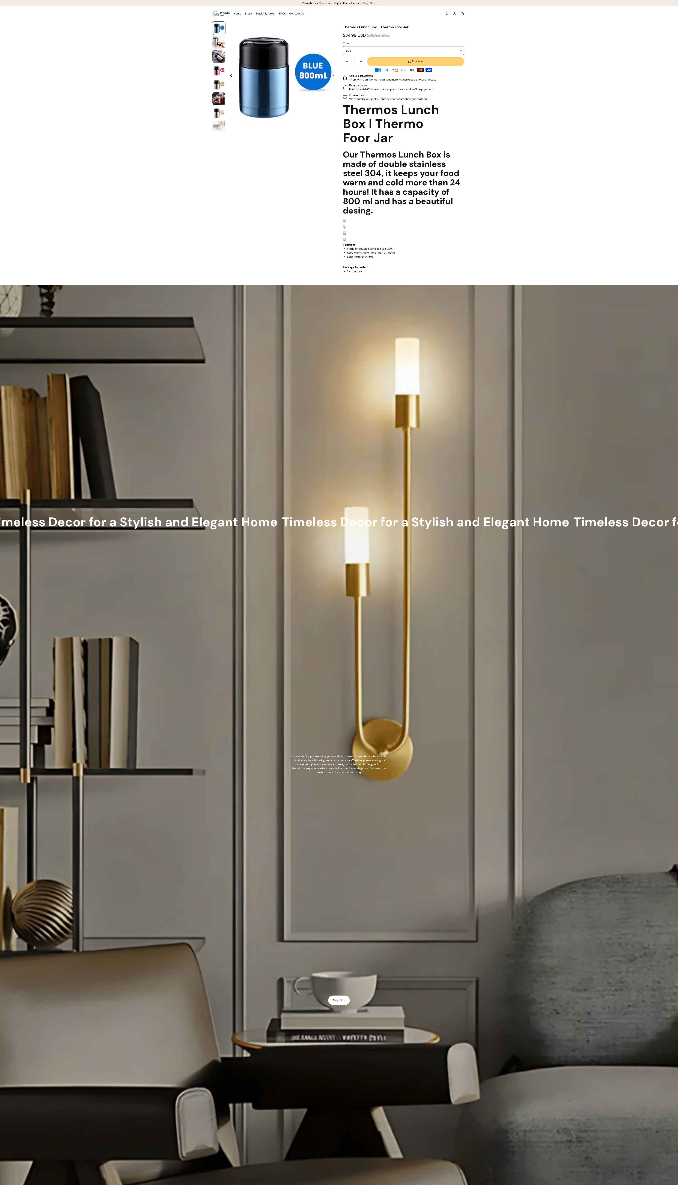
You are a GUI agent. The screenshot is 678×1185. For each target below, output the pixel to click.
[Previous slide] (230, 76)
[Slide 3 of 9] (218, 56)
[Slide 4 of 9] (218, 70)
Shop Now (339, 1000)
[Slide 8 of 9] (218, 127)
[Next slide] (334, 76)
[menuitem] (237, 14)
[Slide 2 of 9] (218, 42)
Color (346, 43)
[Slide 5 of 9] (218, 84)
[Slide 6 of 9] (218, 98)
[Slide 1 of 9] (218, 28)
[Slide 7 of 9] (218, 112)
